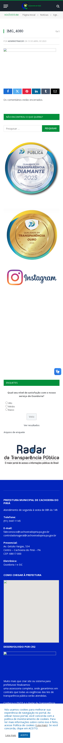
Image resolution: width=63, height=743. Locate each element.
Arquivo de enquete (14, 432)
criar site (26, 681)
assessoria (15, 688)
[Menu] (6, 6)
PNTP (19, 703)
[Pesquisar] (57, 6)
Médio (11, 406)
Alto (10, 403)
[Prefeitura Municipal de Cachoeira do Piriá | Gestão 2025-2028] (31, 6)
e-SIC (20, 564)
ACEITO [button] (24, 735)
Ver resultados (32, 425)
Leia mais (41, 725)
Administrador (16, 41)
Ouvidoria (9, 564)
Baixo (11, 409)
